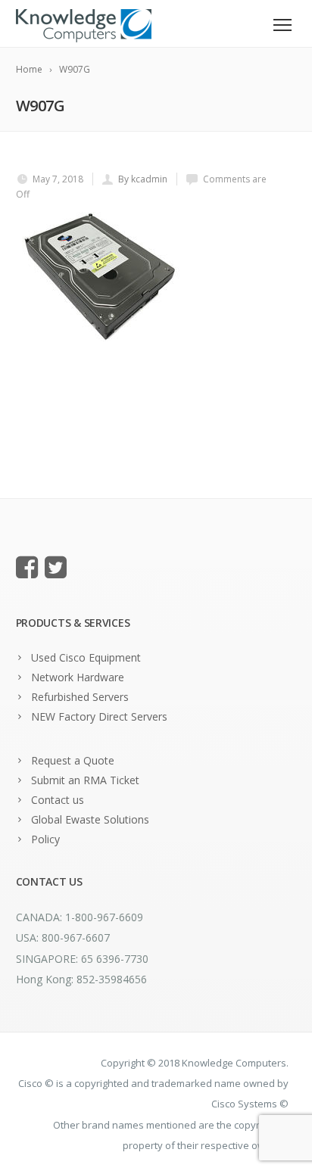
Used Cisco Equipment (86, 657)
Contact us (57, 800)
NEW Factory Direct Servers (99, 716)
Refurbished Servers (80, 697)
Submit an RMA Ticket (85, 780)
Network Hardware (77, 677)
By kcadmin (142, 179)
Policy (45, 839)
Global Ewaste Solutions (90, 819)
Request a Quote (72, 760)
